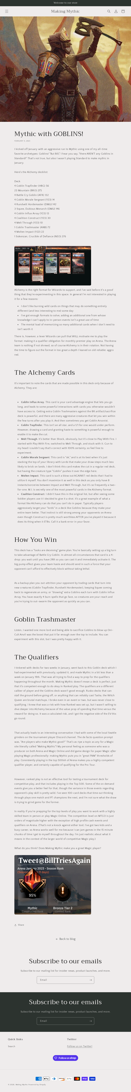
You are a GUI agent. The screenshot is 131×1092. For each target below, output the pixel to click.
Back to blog (67, 939)
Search (11, 1046)
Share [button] (21, 925)
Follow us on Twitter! (79, 1046)
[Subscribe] (90, 980)
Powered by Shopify (37, 1085)
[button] (6, 11)
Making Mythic (22, 1085)
